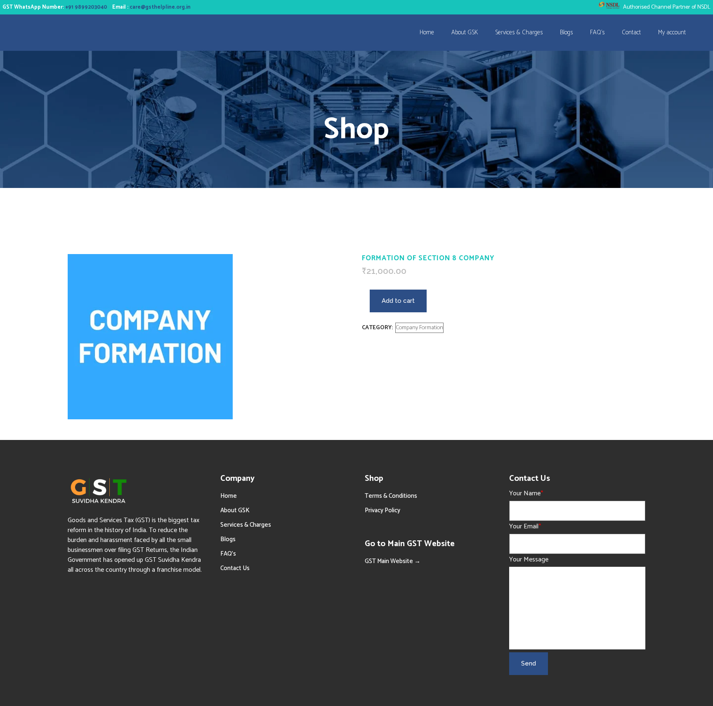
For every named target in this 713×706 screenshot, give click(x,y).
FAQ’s (228, 554)
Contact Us (235, 568)
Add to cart (398, 300)
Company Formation (419, 328)
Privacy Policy (382, 510)
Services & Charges (245, 525)
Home (228, 496)
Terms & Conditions (391, 496)
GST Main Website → (392, 561)
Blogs (228, 539)
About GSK (235, 510)
